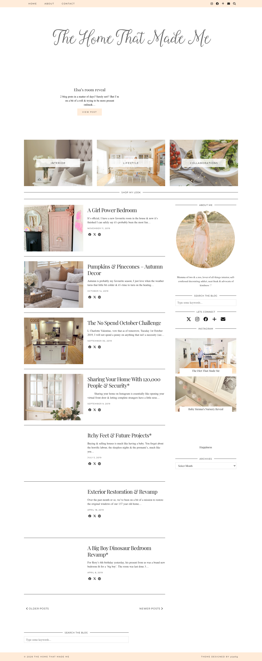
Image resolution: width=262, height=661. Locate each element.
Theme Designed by (219, 656)
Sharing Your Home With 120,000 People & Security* (123, 382)
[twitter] (188, 319)
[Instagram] (212, 3)
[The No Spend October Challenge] (53, 341)
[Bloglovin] (223, 3)
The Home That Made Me (51, 656)
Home (32, 3)
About (49, 3)
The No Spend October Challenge (124, 322)
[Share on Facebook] (89, 234)
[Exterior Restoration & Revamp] (53, 509)
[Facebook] (217, 3)
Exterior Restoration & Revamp (122, 491)
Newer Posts (150, 608)
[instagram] (197, 319)
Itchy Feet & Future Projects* (119, 435)
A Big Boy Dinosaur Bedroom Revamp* (119, 551)
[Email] (228, 3)
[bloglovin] (214, 319)
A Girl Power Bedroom (112, 209)
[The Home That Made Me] (131, 31)
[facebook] (206, 319)
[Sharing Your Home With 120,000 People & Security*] (53, 397)
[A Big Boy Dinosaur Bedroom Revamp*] (53, 566)
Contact (68, 3)
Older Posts (38, 608)
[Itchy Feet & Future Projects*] (53, 453)
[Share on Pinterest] (99, 234)
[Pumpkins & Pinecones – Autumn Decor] (53, 284)
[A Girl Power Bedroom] (53, 228)
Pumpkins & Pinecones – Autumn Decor (125, 269)
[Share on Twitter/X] (94, 234)
